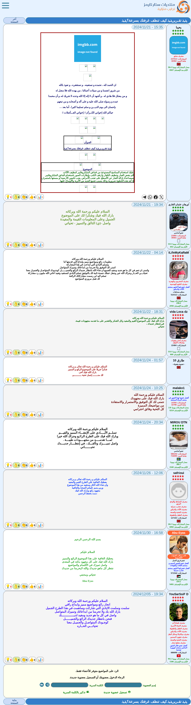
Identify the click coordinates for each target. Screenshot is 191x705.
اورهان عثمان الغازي (178, 204)
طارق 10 (178, 360)
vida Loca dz (179, 311)
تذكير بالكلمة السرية (76, 692)
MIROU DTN (178, 422)
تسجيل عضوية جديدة (117, 692)
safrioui (178, 473)
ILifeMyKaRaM (178, 252)
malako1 (179, 388)
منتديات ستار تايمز (159, 4)
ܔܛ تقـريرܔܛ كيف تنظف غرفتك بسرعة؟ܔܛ (154, 20)
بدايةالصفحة (14, 701)
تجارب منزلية (166, 9)
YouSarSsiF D (178, 594)
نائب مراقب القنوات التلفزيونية (178, 557)
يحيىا (178, 27)
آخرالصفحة (14, 20)
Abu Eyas (178, 532)
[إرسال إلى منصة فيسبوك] (155, 197)
